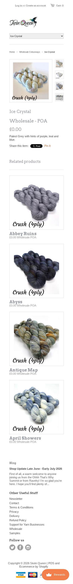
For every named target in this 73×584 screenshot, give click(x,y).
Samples (14, 533)
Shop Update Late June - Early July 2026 (35, 468)
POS (51, 563)
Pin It (47, 145)
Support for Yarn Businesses (26, 524)
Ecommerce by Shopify (33, 566)
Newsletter (15, 498)
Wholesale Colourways (29, 52)
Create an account (36, 5)
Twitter (12, 547)
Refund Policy (17, 520)
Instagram (28, 547)
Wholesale (15, 528)
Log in (18, 5)
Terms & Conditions (21, 507)
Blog (12, 463)
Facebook (20, 547)
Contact (14, 503)
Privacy (14, 511)
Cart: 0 (60, 5)
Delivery (14, 516)
